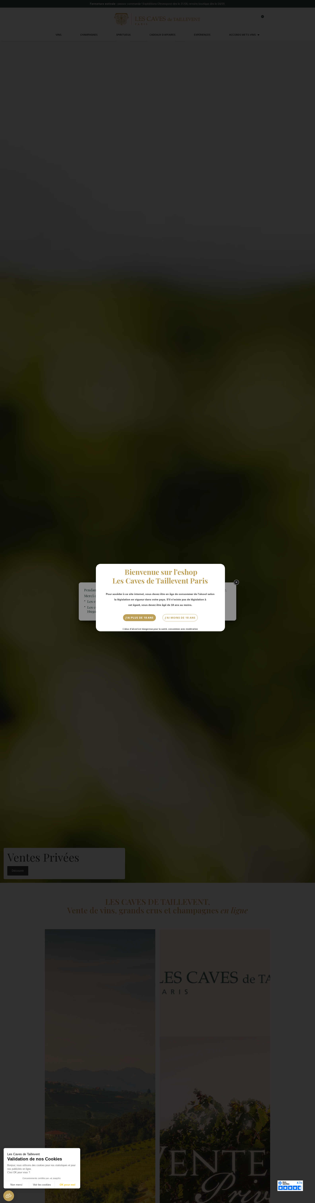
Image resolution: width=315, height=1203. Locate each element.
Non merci (16, 1184)
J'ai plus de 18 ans (139, 617)
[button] (8, 1195)
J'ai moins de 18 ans (180, 617)
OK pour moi (67, 1184)
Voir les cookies (42, 1184)
